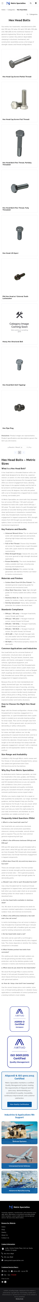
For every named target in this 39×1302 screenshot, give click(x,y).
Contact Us (5, 1238)
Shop (3, 1229)
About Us (5, 1235)
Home (3, 10)
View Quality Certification (19, 1104)
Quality (4, 1232)
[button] (2, 3)
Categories (11, 10)
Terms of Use (19, 1298)
